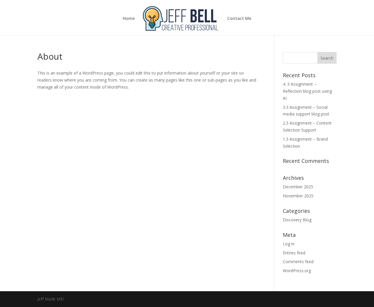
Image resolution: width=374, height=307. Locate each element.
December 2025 (298, 186)
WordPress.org (297, 270)
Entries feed (294, 253)
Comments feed (298, 261)
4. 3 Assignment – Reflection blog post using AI (307, 91)
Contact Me (239, 18)
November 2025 (298, 196)
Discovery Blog (297, 220)
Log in (289, 243)
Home (129, 18)
